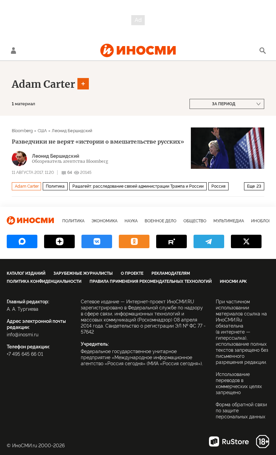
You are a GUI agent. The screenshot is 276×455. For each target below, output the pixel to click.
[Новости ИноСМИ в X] (246, 241)
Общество (194, 221)
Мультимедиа (228, 221)
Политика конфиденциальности (44, 281)
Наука (131, 221)
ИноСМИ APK (233, 281)
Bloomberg (22, 130)
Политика (55, 186)
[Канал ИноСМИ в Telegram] (209, 241)
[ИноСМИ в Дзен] (59, 241)
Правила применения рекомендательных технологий (151, 281)
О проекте (132, 273)
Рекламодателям (170, 273)
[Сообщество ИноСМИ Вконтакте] (96, 241)
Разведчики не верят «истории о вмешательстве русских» (98, 141)
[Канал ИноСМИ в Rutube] (171, 241)
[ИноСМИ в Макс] (22, 241)
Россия (218, 186)
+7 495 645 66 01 (25, 354)
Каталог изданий (26, 273)
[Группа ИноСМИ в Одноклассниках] (134, 241)
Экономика (104, 221)
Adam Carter (43, 84)
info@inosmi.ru (22, 334)
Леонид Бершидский (72, 130)
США (42, 130)
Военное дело (160, 221)
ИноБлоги (262, 221)
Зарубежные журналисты (83, 273)
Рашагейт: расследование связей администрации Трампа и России (138, 186)
